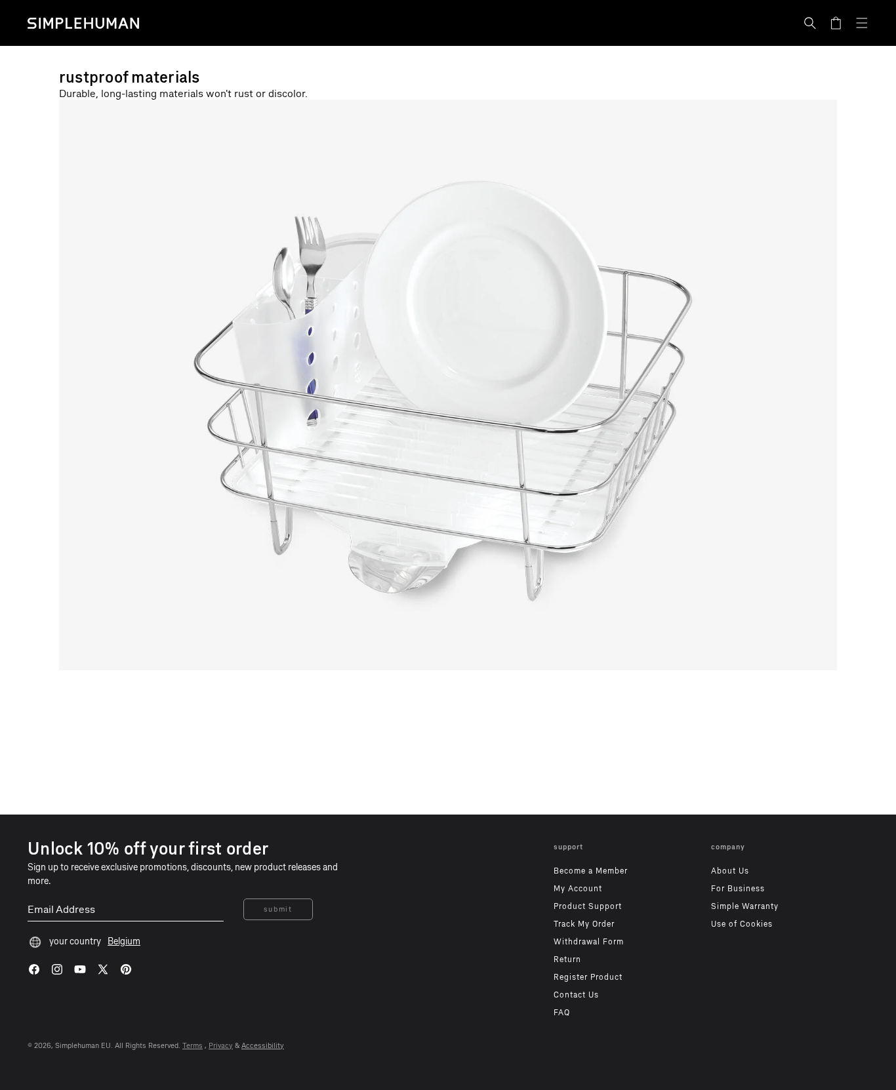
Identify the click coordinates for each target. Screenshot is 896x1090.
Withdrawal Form (589, 941)
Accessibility (262, 1045)
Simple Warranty (745, 906)
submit (278, 909)
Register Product (588, 977)
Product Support (588, 906)
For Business (738, 888)
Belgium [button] (124, 941)
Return (567, 959)
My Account (578, 888)
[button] (810, 23)
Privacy (221, 1045)
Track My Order (584, 924)
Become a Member (591, 871)
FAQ (562, 1012)
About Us (730, 871)
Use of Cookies (742, 924)
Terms (192, 1045)
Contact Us (576, 994)
